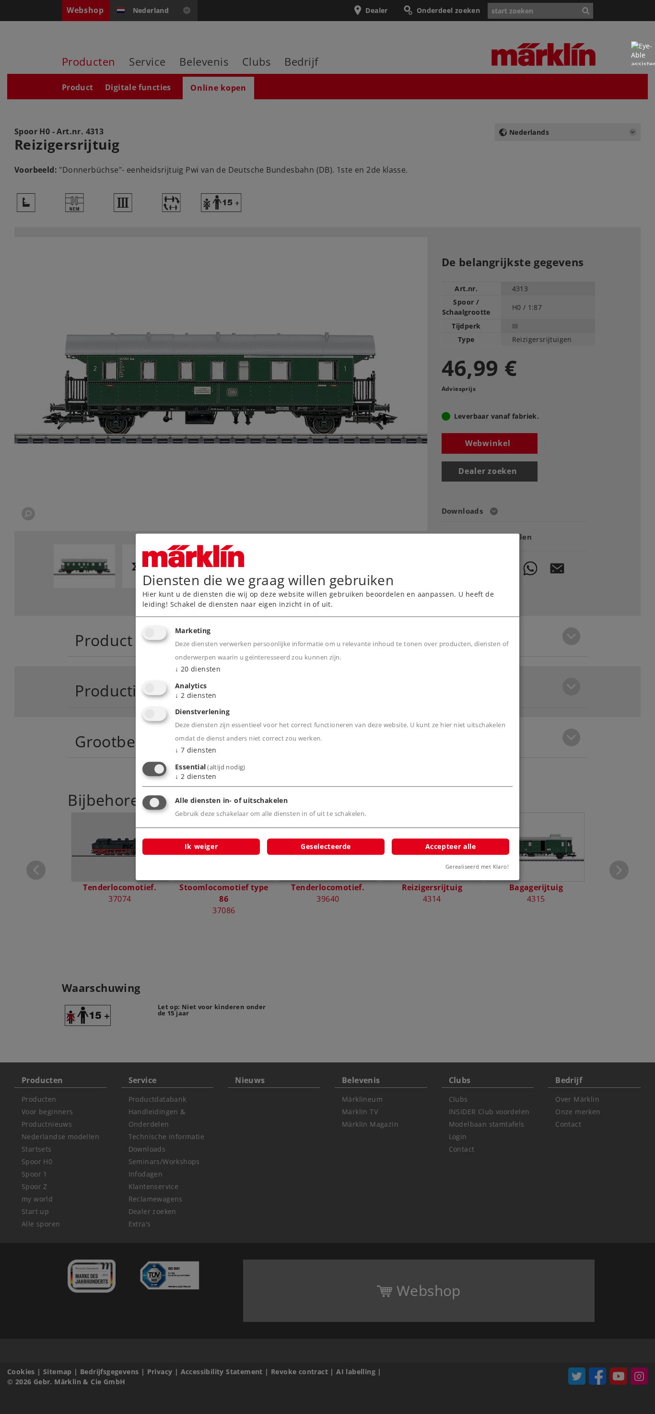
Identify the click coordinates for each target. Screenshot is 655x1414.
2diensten (196, 695)
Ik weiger (201, 846)
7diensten (196, 750)
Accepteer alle (450, 846)
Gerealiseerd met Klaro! (477, 867)
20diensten (198, 668)
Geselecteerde (326, 846)
